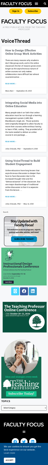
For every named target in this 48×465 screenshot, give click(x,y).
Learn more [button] (9, 453)
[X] (15, 291)
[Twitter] (24, 441)
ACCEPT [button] (9, 460)
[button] (36, 3)
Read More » (10, 84)
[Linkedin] (32, 441)
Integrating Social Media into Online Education (23, 104)
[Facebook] (24, 291)
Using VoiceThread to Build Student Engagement (22, 162)
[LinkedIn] (33, 291)
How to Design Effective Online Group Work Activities (23, 52)
